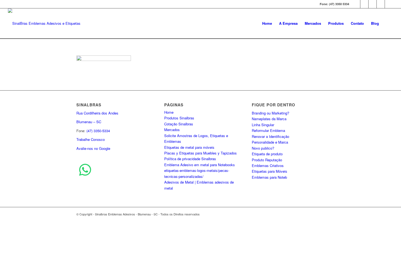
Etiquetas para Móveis (269, 171)
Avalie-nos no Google (93, 148)
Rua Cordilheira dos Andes (97, 113)
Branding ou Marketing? (270, 113)
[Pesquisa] (387, 23)
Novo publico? (263, 148)
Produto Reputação (267, 159)
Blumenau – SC (88, 121)
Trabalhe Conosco (90, 139)
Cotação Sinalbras (178, 123)
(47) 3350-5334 (98, 130)
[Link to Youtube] (364, 4)
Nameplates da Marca (269, 118)
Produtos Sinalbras (179, 117)
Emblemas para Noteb (269, 177)
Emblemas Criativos (268, 165)
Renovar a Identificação (270, 136)
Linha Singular (263, 124)
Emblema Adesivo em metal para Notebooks (199, 164)
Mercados (172, 129)
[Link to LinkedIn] (381, 4)
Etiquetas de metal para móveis (189, 147)
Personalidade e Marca (270, 142)
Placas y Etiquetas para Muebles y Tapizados (200, 153)
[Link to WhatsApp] (389, 4)
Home (168, 112)
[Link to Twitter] (356, 4)
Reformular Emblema (268, 130)
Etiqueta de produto (267, 153)
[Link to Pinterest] (372, 4)
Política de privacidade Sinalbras (190, 158)
